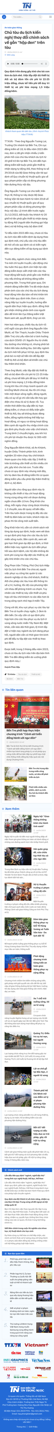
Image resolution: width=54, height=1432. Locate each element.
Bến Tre (20, 679)
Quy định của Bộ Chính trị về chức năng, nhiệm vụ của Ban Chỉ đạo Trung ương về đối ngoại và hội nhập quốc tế (27, 1202)
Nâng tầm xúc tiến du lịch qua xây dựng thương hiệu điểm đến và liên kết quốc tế (21, 1296)
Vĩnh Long (11, 55)
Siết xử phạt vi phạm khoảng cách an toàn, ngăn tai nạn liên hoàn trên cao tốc (22, 1312)
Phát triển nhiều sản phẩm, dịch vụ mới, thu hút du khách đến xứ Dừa (38, 791)
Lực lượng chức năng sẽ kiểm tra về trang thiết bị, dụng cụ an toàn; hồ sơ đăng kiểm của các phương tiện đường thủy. (26, 1118)
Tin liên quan (14, 689)
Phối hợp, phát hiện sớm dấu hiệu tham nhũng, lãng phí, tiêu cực (22, 1262)
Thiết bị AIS (35, 674)
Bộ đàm (10, 679)
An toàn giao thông (13, 27)
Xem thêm (12, 808)
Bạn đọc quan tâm (16, 1253)
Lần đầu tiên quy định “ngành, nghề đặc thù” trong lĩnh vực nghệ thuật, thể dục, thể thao (25, 1177)
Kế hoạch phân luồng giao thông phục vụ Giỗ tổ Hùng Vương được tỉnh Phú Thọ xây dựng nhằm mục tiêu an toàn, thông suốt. (26, 946)
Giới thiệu (33, 1427)
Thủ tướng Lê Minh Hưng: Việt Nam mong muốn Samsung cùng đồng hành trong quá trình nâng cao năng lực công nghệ (22, 1330)
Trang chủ (21, 1427)
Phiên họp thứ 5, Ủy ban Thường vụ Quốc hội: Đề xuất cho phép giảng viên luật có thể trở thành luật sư (21, 1279)
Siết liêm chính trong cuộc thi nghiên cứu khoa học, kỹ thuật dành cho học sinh (26, 1229)
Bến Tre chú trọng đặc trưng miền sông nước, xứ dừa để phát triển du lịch (39, 772)
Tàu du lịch (22, 674)
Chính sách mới (15, 1170)
